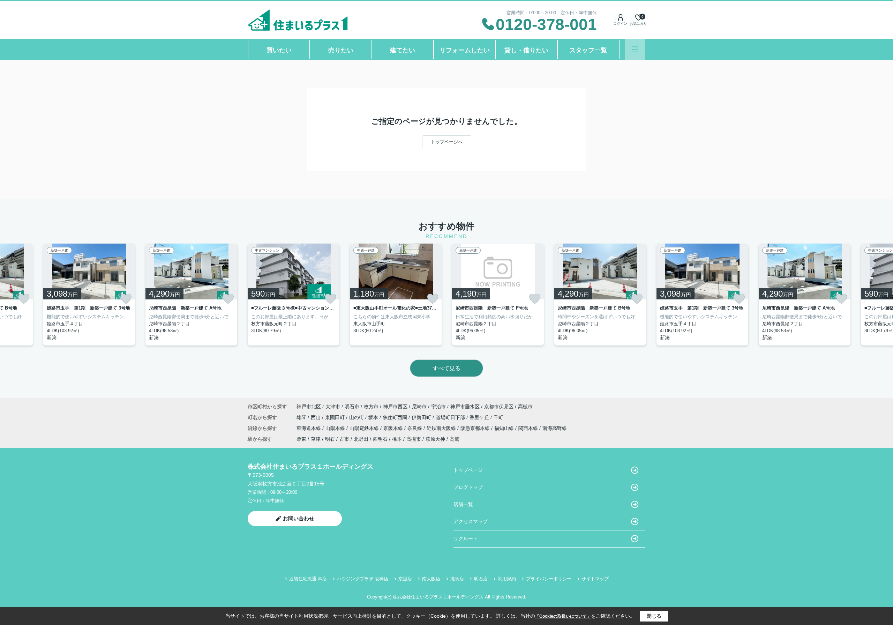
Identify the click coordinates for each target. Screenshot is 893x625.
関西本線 (528, 428)
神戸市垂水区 (465, 406)
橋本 (397, 439)
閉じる (654, 616)
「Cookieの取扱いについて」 (563, 616)
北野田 (361, 439)
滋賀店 (457, 578)
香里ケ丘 (480, 417)
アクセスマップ (470, 521)
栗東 (301, 439)
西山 (316, 417)
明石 (330, 439)
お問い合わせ (298, 518)
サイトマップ (595, 578)
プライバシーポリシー (548, 578)
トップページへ (447, 141)
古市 (344, 439)
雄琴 (302, 417)
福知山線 (504, 428)
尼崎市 (419, 406)
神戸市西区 (395, 406)
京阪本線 (393, 428)
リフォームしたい (465, 50)
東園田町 (335, 417)
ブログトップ (468, 487)
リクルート (465, 538)
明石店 (481, 578)
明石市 (352, 406)
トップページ (468, 470)
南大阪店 (431, 578)
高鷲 (454, 439)
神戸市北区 (309, 406)
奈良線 (415, 428)
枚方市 (371, 406)
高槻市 (525, 406)
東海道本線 (309, 428)
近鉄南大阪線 (442, 428)
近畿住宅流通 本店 (308, 578)
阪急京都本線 (475, 428)
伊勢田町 (422, 417)
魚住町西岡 (395, 417)
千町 (498, 417)
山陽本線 (335, 428)
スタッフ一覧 (588, 50)
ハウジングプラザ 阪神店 (362, 578)
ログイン (620, 23)
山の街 (357, 417)
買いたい (279, 50)
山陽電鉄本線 (365, 428)
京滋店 (405, 578)
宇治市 (438, 406)
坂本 (374, 417)
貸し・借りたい (526, 50)
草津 (316, 439)
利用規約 (507, 578)
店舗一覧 (463, 504)
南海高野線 (554, 428)
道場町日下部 (451, 417)
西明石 (380, 439)
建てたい (402, 50)
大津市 (332, 406)
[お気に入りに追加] (23, 298)
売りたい (340, 50)
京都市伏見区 (498, 406)
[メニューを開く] (635, 49)
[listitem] (293, 294)
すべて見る (446, 368)
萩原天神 (435, 439)
